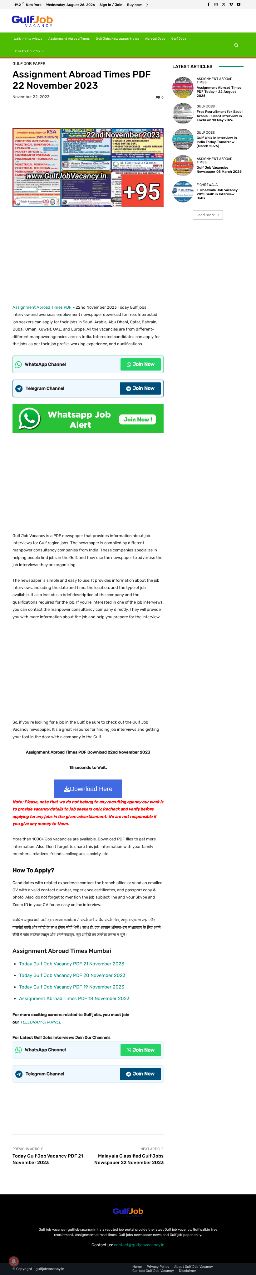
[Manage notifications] (14, 1261)
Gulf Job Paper (29, 64)
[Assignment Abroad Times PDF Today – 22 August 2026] (183, 87)
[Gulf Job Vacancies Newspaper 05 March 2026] (183, 165)
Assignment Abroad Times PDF (41, 307)
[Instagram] (216, 4)
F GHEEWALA (207, 185)
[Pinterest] (95, 113)
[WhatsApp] (109, 113)
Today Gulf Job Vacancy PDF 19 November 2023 (71, 987)
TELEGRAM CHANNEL (40, 1022)
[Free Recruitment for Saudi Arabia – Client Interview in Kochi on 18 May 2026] (183, 113)
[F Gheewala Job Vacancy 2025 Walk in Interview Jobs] (183, 191)
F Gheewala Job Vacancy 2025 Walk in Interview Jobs (217, 194)
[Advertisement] (88, 253)
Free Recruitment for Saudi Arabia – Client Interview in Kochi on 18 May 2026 (220, 116)
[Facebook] (208, 4)
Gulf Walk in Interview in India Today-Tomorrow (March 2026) (217, 142)
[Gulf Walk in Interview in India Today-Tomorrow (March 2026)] (183, 139)
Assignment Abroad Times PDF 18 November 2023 (74, 998)
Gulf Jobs (206, 106)
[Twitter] (223, 4)
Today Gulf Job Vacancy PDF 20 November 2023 (72, 975)
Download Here (91, 788)
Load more (205, 214)
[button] (236, 45)
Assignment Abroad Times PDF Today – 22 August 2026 (219, 92)
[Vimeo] (231, 4)
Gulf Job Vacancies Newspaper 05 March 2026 (219, 170)
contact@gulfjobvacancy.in (139, 1245)
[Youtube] (238, 4)
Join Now (144, 364)
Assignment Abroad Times (215, 80)
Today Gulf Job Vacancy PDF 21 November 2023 (71, 964)
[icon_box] (138, 5)
